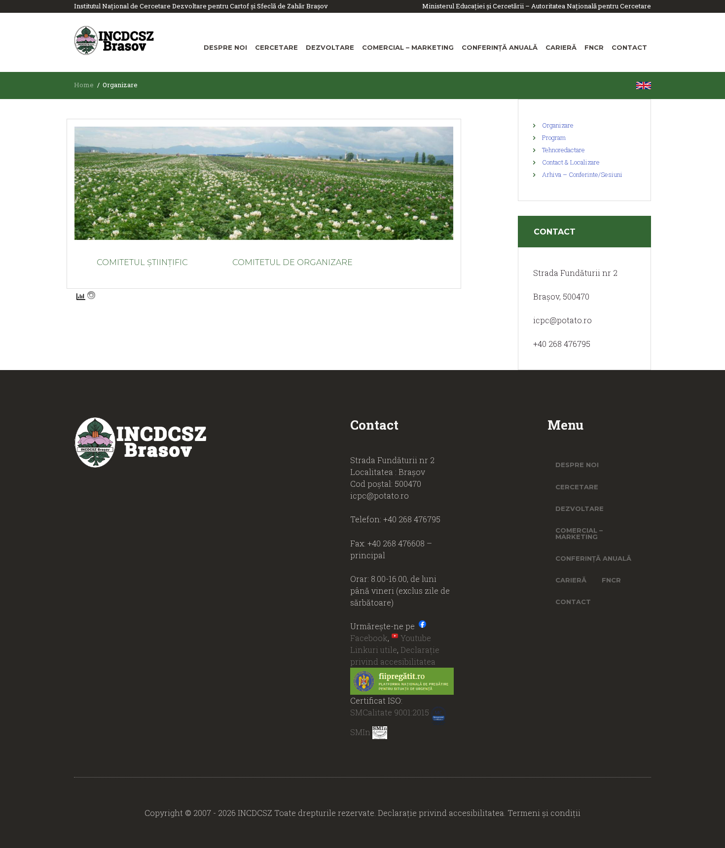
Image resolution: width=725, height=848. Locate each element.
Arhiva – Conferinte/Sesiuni (582, 174)
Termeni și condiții (544, 813)
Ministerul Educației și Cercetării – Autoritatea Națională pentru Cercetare (536, 5)
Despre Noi (225, 47)
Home (84, 84)
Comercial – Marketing (408, 47)
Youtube (415, 638)
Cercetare (276, 47)
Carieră (561, 47)
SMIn (361, 732)
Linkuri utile (373, 649)
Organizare (558, 125)
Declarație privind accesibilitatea (441, 813)
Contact (629, 47)
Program (554, 137)
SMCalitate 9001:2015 (390, 712)
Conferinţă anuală (500, 47)
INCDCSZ (256, 813)
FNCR (594, 47)
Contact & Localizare (571, 162)
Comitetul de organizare (292, 262)
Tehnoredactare (563, 149)
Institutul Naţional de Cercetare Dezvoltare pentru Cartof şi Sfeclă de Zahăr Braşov (201, 5)
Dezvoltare (330, 47)
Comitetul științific (142, 262)
